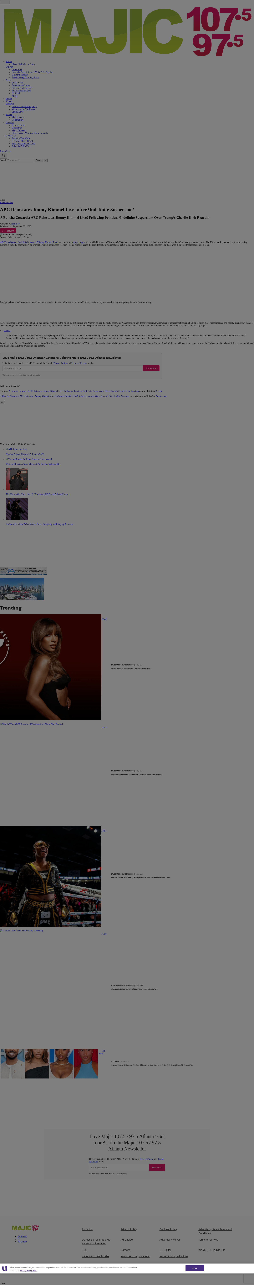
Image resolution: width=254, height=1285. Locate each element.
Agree (194, 1268)
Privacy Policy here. (28, 1270)
